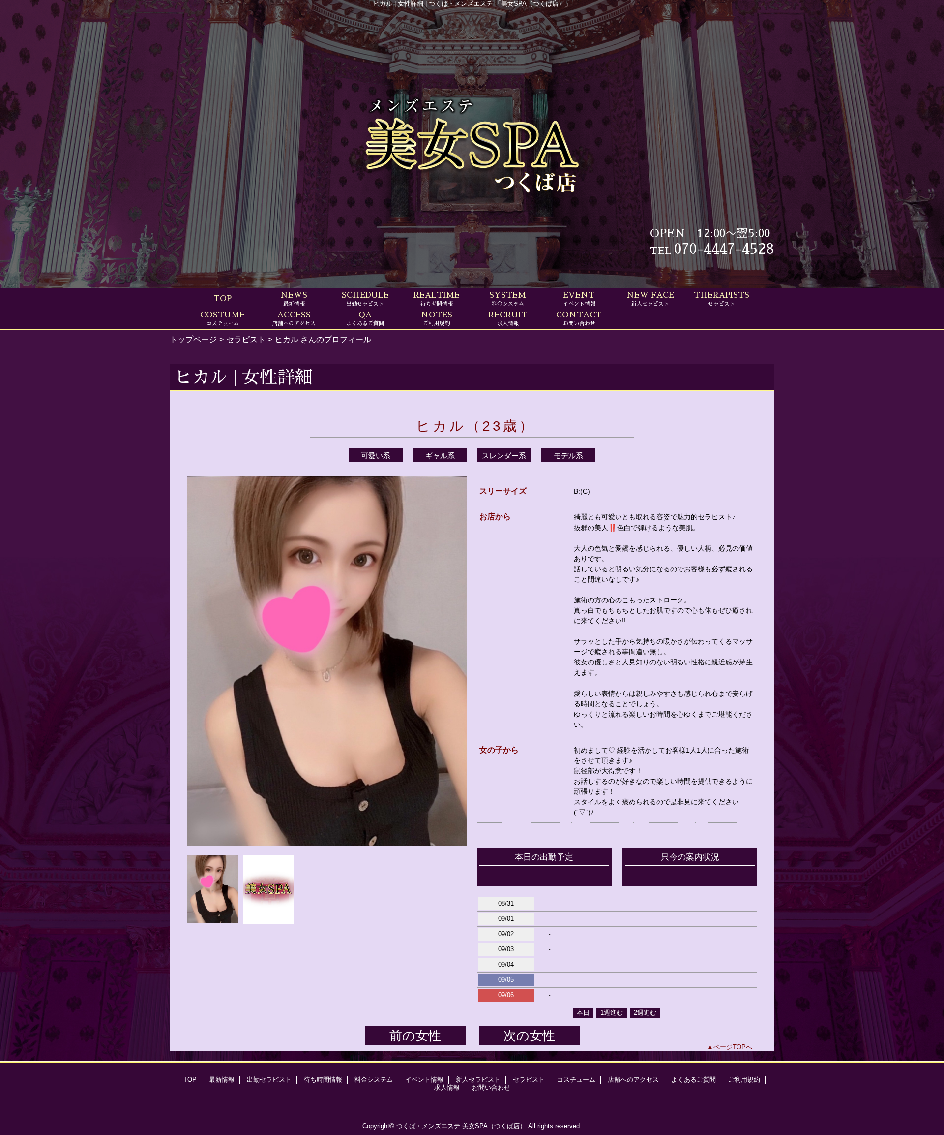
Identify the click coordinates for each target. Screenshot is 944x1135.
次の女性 (529, 1035)
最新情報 (222, 1079)
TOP (222, 299)
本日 (583, 1012)
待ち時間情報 (323, 1079)
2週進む (645, 1012)
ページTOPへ (732, 1047)
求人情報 (447, 1087)
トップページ (193, 339)
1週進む (611, 1012)
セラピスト (246, 339)
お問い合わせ (491, 1087)
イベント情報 (424, 1079)
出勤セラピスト (269, 1079)
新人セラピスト (478, 1079)
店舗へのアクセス (633, 1079)
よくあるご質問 (693, 1079)
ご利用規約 (744, 1079)
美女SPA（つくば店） (494, 1126)
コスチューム (576, 1079)
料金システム (373, 1079)
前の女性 (415, 1035)
